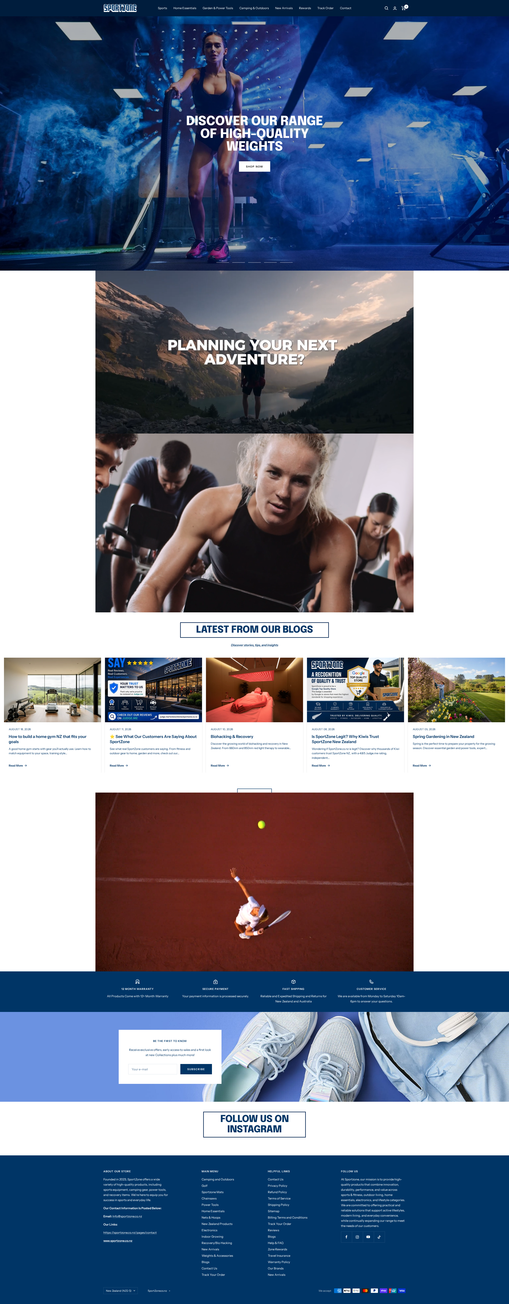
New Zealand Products (217, 1224)
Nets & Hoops (211, 1217)
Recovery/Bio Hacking (217, 1243)
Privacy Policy (277, 1186)
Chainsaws (209, 1198)
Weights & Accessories (217, 1256)
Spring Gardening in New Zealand (443, 736)
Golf (204, 1186)
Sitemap (273, 1211)
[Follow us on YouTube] (368, 1236)
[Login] (395, 8)
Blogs (205, 1262)
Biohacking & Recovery (232, 736)
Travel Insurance (279, 1256)
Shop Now (254, 166)
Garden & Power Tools (218, 8)
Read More (16, 765)
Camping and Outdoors (218, 1179)
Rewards (305, 8)
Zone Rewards (277, 1249)
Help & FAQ (276, 1243)
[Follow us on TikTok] (379, 1236)
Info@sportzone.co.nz (127, 1216)
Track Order (325, 8)
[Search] (386, 8)
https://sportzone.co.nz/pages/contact (130, 1232)
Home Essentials (184, 8)
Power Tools (210, 1205)
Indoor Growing (212, 1236)
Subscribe (196, 1069)
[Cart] (403, 8)
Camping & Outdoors (254, 8)
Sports (162, 8)
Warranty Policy (279, 1262)
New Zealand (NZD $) (118, 1290)
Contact (345, 8)
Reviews (273, 1230)
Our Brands (276, 1268)
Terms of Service (279, 1198)
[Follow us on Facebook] (346, 1236)
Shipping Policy (278, 1205)
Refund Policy (277, 1192)
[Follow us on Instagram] (357, 1236)
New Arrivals (284, 8)
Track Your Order (213, 1275)
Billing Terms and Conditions (287, 1217)
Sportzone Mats (212, 1192)
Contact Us (209, 1268)
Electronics (209, 1230)
